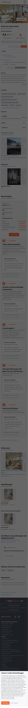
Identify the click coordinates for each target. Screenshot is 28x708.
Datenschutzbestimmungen (8, 698)
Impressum (4, 697)
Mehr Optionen (14, 703)
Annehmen (5, 703)
